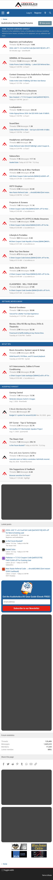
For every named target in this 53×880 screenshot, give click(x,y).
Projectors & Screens (18, 202)
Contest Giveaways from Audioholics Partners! (29, 74)
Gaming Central (16, 392)
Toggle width (8, 870)
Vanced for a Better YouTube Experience (24, 314)
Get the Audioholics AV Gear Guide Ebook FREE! (26, 597)
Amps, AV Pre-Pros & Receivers (23, 91)
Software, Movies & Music (12, 301)
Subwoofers (14, 156)
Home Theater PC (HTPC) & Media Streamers (29, 219)
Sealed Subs (14, 162)
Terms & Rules (47, 875)
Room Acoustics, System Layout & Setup (27, 350)
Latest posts (6, 524)
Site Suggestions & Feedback (22, 469)
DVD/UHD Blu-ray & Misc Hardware (24, 170)
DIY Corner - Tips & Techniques (22, 423)
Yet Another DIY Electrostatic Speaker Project (25, 429)
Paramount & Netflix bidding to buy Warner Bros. (26, 333)
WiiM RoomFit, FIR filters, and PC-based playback (27, 356)
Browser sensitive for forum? (19, 475)
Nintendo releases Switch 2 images (22, 399)
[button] (3, 13)
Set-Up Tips (6, 344)
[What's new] (45, 13)
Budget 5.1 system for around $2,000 (22, 415)
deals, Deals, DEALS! (18, 268)
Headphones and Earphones (21, 140)
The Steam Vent (16, 439)
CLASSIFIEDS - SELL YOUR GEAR (23, 284)
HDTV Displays (15, 186)
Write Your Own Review (19, 251)
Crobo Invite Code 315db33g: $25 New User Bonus (27, 81)
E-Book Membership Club (20, 409)
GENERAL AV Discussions (20, 58)
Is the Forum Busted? (17, 445)
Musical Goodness (17, 307)
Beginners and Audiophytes (21, 42)
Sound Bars (14, 123)
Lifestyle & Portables (18, 235)
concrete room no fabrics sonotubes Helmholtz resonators (30, 459)
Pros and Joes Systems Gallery (22, 453)
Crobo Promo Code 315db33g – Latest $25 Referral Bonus (30, 64)
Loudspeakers (15, 107)
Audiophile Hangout (10, 387)
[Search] (50, 13)
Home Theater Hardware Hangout (16, 29)
